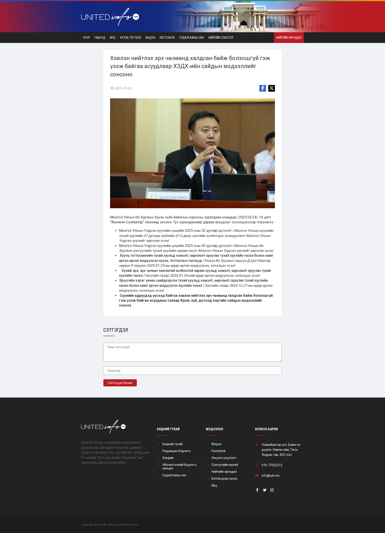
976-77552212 (272, 465)
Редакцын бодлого (176, 451)
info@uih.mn (271, 475)
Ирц (112, 37)
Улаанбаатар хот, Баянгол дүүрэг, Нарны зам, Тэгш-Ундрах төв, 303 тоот (281, 449)
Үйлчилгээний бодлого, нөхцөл (179, 466)
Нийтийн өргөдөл (289, 37)
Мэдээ (150, 37)
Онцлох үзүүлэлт (223, 458)
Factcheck (167, 37)
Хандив (168, 458)
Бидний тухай (172, 444)
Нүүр (86, 37)
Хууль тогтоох (130, 37)
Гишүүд (99, 37)
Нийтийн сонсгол (220, 37)
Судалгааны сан (191, 37)
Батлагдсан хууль (224, 478)
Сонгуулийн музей (224, 464)
